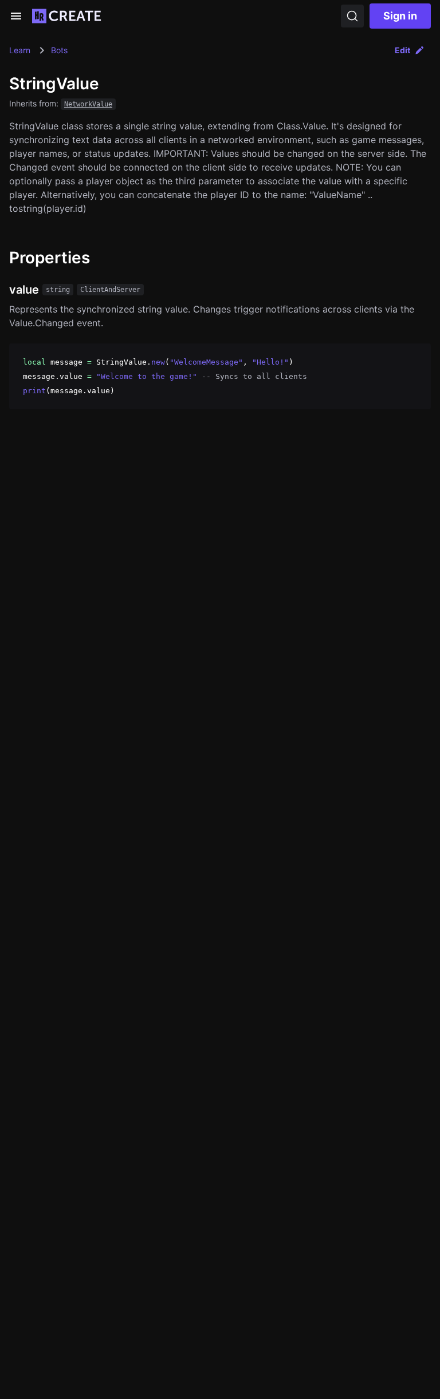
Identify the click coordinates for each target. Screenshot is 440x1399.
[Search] (352, 16)
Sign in (400, 16)
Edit (402, 50)
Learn (19, 50)
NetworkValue (88, 104)
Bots (59, 50)
